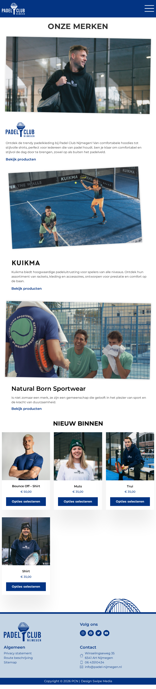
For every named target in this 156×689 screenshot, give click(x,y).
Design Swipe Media (96, 681)
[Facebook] (91, 633)
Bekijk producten (21, 159)
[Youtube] (106, 633)
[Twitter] (99, 633)
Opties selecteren (26, 501)
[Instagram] (83, 633)
